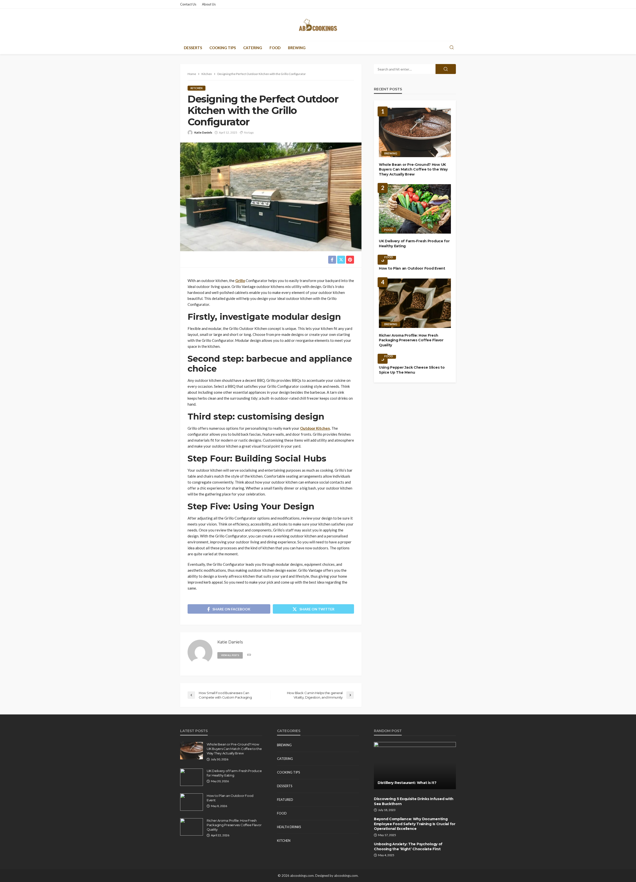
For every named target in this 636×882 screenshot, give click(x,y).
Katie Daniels (203, 132)
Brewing (297, 47)
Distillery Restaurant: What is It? (407, 782)
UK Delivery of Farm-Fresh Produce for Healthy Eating (414, 243)
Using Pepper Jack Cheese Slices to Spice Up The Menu (411, 370)
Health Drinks (289, 827)
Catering (252, 47)
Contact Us (188, 4)
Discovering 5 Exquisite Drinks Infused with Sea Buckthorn (413, 801)
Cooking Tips (222, 47)
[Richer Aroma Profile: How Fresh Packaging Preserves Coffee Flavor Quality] (415, 303)
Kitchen (196, 88)
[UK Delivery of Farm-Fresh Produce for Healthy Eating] (415, 209)
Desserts (193, 47)
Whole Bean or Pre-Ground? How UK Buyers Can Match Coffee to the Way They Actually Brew (413, 169)
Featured (285, 800)
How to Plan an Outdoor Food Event (412, 268)
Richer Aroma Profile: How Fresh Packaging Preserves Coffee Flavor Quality (411, 340)
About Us (209, 4)
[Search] (451, 47)
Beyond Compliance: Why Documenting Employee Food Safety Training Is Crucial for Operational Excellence (414, 824)
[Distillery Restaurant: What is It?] (415, 765)
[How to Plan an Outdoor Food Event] (191, 802)
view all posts (230, 655)
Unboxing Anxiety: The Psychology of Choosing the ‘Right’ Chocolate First (408, 846)
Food (275, 47)
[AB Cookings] (318, 25)
